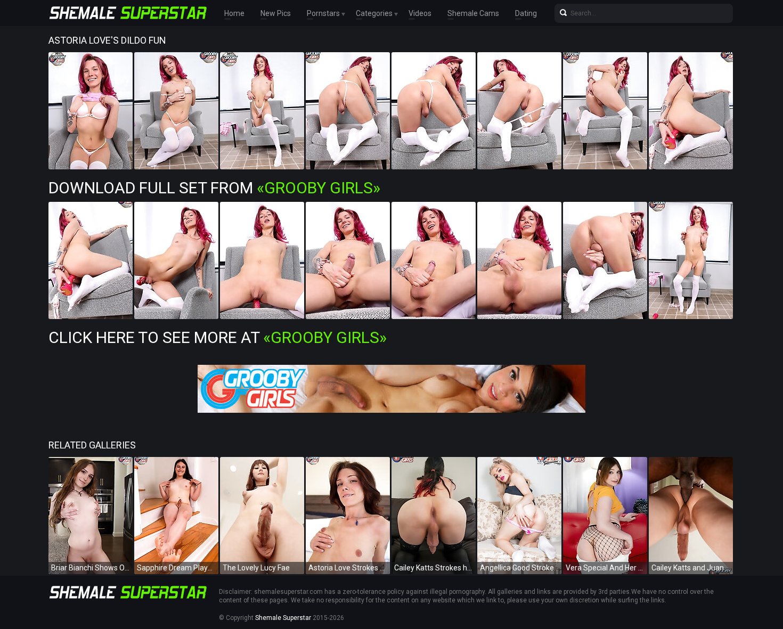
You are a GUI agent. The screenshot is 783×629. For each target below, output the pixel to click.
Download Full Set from (214, 187)
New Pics (275, 13)
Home (234, 13)
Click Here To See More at (217, 337)
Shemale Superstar (283, 618)
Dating (526, 13)
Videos (420, 13)
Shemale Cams (473, 13)
